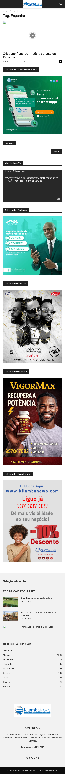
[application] (32, 186)
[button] (5, 4)
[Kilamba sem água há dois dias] (10, 602)
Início (5, 11)
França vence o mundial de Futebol (38, 627)
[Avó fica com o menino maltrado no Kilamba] (10, 616)
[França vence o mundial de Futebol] (10, 630)
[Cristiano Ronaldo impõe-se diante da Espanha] (32, 35)
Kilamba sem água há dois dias (36, 598)
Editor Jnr (7, 61)
